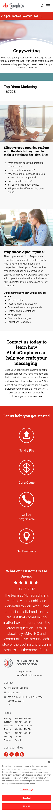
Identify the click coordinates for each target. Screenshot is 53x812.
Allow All (26, 806)
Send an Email (14, 692)
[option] (26, 638)
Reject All (26, 798)
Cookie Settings (26, 789)
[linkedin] (16, 754)
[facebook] (6, 754)
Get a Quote (27, 482)
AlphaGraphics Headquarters (29, 675)
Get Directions (26, 551)
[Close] (49, 762)
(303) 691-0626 (27, 519)
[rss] (22, 754)
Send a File (26, 450)
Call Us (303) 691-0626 (18, 688)
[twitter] (11, 754)
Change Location (24, 671)
